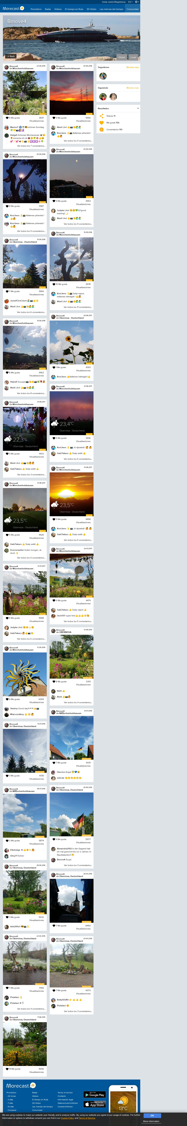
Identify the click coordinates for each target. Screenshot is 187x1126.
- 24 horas (11, 1096)
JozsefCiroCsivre (18, 300)
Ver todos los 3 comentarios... (31, 475)
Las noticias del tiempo (111, 9)
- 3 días (10, 1100)
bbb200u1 (15, 926)
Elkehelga (15, 850)
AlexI (12, 306)
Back (12, 56)
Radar (48, 9)
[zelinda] (113, 96)
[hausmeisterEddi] (103, 76)
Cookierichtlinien (65, 1107)
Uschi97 (61, 615)
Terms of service (65, 1093)
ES (129, 2)
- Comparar (12, 1110)
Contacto (62, 1096)
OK (152, 1115)
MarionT (14, 127)
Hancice (61, 772)
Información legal (65, 1100)
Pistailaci (14, 997)
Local (133, 57)
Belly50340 (63, 999)
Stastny (14, 708)
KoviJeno (14, 215)
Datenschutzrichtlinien (68, 1103)
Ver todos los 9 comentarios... (31, 231)
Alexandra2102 (64, 848)
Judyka (13, 627)
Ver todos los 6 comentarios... (31, 312)
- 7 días (10, 1103)
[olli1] (103, 96)
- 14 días (10, 1107)
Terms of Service (87, 1117)
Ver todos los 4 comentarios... (31, 1009)
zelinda (60, 778)
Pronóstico (36, 9)
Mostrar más (133, 67)
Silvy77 (13, 855)
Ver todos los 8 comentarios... (31, 393)
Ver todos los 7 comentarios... (31, 146)
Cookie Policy (67, 1117)
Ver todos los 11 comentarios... (78, 307)
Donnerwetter (17, 550)
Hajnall (13, 381)
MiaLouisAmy (17, 714)
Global (122, 57)
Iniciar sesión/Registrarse (113, 2)
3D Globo (91, 9)
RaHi (59, 691)
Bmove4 (13, 66)
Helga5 (13, 135)
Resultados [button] (103, 108)
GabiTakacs (16, 469)
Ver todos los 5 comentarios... (31, 558)
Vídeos (58, 9)
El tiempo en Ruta (74, 9)
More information (151, 1121)
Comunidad (132, 9)
